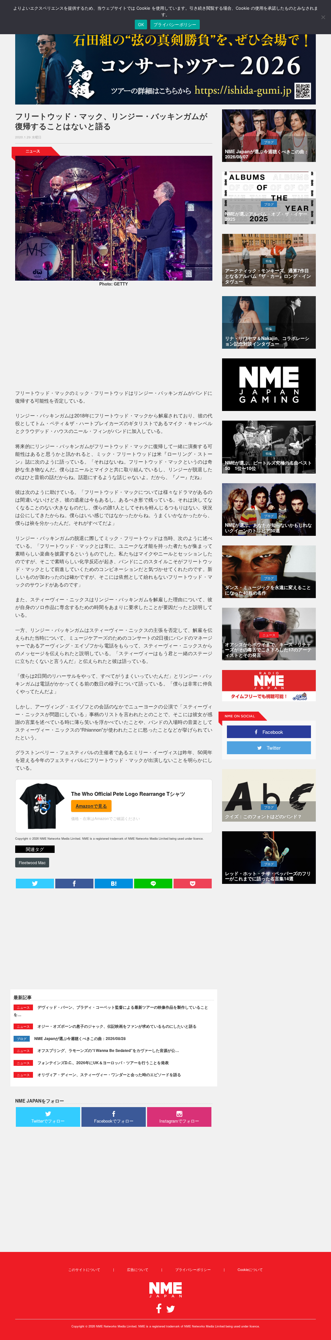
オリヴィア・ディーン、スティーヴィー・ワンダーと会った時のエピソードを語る (109, 1074)
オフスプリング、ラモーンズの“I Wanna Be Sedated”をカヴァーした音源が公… (108, 1050)
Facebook (270, 731)
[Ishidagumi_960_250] (165, 65)
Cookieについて (250, 1269)
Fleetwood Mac (32, 862)
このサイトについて (84, 1269)
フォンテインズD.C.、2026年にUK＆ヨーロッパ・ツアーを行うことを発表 (103, 1062)
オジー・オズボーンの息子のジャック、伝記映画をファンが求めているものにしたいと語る (117, 1026)
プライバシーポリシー (193, 1269)
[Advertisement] (113, 339)
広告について (137, 1269)
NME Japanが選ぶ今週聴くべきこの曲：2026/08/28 (80, 1038)
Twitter (271, 747)
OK (141, 24)
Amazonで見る (91, 806)
